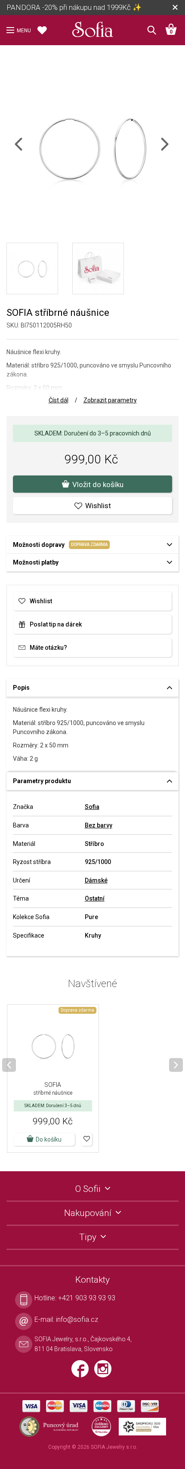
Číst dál (58, 400)
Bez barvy (98, 825)
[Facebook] (82, 1372)
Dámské (96, 880)
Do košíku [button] (49, 1139)
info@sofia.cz (77, 1319)
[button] (86, 1139)
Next (172, 149)
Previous (26, 149)
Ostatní (95, 898)
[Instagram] (105, 1372)
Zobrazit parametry (110, 400)
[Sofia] (92, 27)
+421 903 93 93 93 (86, 1298)
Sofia (92, 806)
